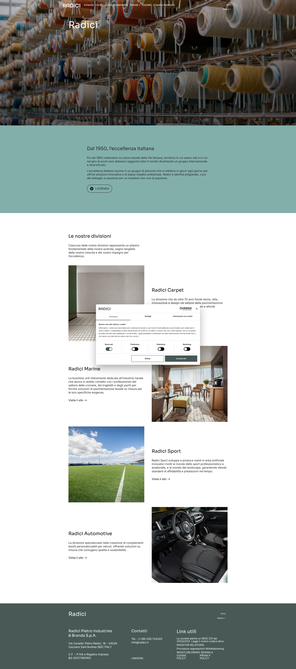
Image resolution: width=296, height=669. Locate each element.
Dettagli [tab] (148, 316)
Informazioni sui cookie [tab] (183, 316)
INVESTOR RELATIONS (190, 645)
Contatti (147, 4)
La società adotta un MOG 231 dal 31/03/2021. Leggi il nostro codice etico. (201, 640)
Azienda (89, 4)
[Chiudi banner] (196, 309)
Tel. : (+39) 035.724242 (146, 639)
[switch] (135, 349)
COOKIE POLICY (181, 657)
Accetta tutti (181, 359)
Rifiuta (147, 359)
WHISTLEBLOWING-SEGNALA (195, 652)
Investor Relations (164, 4)
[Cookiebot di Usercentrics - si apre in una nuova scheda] (181, 308)
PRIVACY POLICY (205, 657)
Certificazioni (103, 4)
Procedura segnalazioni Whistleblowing (200, 648)
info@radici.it (140, 642)
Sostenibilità (120, 4)
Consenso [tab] (113, 317)
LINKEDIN (137, 658)
